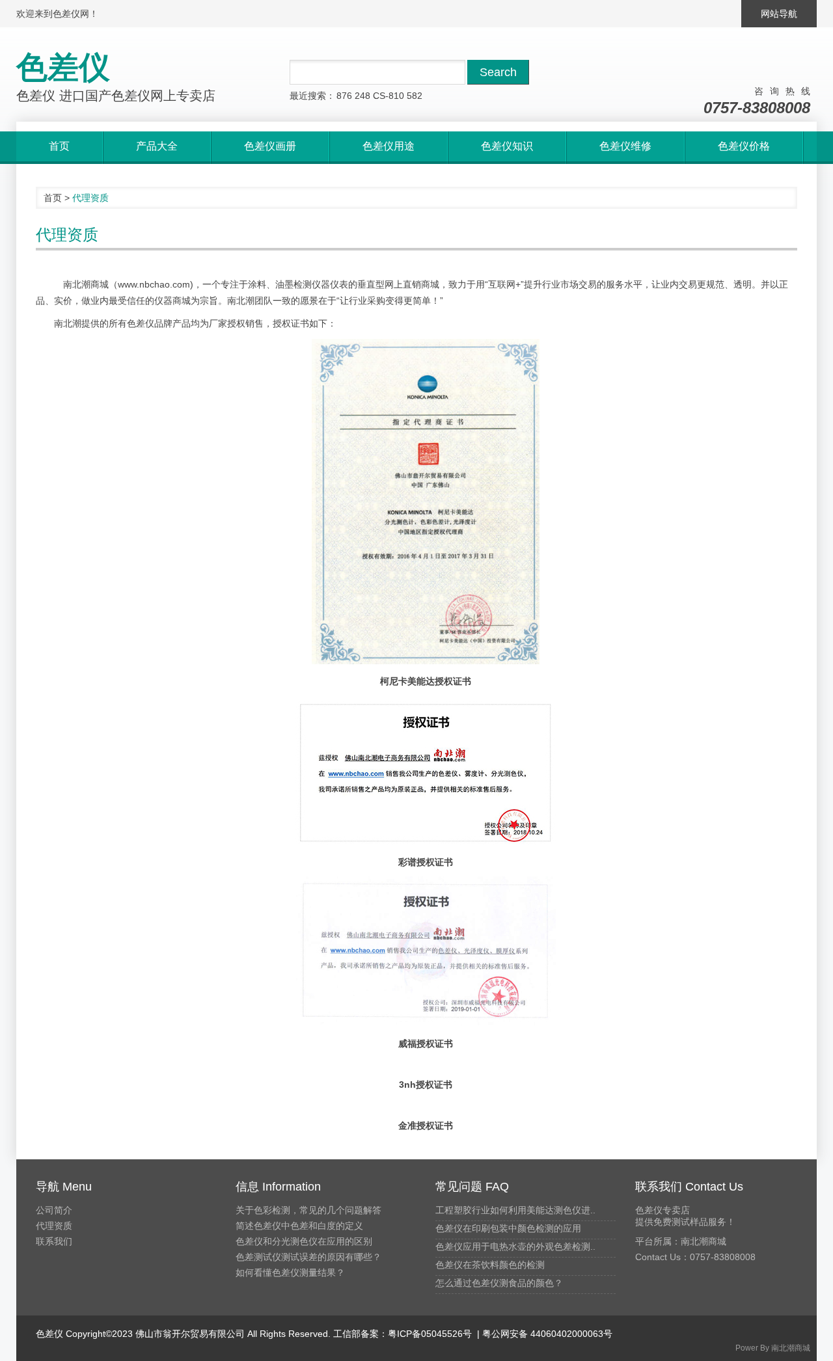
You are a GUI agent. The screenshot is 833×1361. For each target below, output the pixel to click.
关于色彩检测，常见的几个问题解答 (308, 1210)
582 (414, 95)
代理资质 (54, 1225)
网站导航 (779, 13)
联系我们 (54, 1241)
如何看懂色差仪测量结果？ (290, 1272)
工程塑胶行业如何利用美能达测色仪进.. (515, 1210)
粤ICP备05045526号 (430, 1333)
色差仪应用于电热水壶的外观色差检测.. (515, 1246)
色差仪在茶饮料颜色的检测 (490, 1265)
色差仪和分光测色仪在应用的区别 (304, 1241)
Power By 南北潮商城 (772, 1348)
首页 (53, 198)
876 (344, 95)
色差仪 (49, 1333)
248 (362, 95)
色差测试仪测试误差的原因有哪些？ (308, 1257)
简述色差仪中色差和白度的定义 (299, 1225)
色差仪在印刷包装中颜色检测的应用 (508, 1228)
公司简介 (54, 1210)
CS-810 (388, 95)
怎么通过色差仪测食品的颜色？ (499, 1283)
